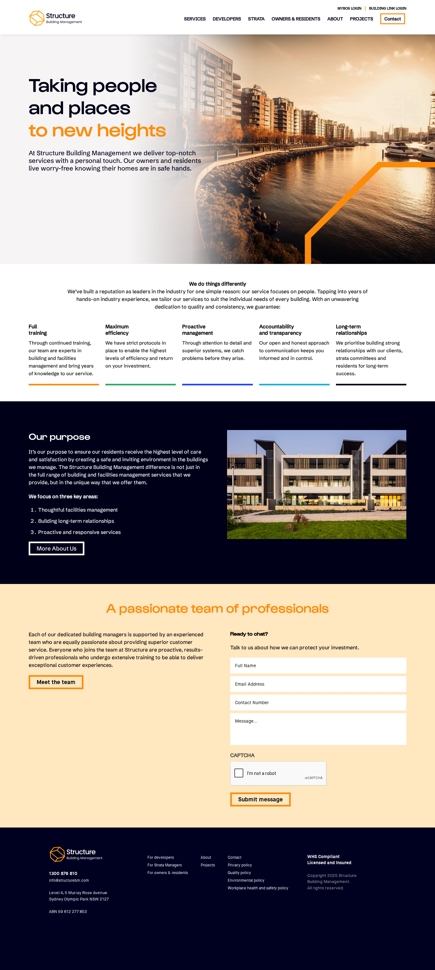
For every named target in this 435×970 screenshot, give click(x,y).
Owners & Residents (296, 19)
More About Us (56, 548)
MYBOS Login (349, 8)
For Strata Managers (164, 865)
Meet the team (56, 682)
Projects (361, 19)
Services (195, 19)
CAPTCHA (242, 755)
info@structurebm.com (69, 880)
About (335, 19)
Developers (227, 19)
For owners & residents (167, 872)
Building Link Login (387, 8)
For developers (160, 857)
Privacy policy (240, 865)
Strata (256, 19)
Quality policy (239, 872)
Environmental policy (246, 880)
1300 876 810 (63, 873)
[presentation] (278, 773)
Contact (392, 19)
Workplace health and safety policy (258, 888)
